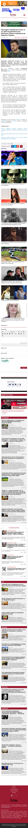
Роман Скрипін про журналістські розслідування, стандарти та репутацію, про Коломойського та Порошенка (13, 411)
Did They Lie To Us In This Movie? (10, 300)
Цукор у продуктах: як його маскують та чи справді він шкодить (13, 599)
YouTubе (14, 121)
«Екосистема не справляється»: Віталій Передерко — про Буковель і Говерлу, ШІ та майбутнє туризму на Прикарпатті (13, 440)
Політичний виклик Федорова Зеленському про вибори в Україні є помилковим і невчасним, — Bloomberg (13, 712)
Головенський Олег (11, 530)
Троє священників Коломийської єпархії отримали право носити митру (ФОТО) (13, 673)
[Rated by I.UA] (14, 795)
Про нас (14, 786)
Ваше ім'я (4, 348)
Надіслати (24, 367)
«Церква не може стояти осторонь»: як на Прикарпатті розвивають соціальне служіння (14, 631)
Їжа (3, 582)
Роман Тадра (10, 555)
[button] (2, 332)
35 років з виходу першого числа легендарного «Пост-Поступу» (16, 569)
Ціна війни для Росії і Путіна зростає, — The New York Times (13, 763)
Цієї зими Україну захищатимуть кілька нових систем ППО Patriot (14, 134)
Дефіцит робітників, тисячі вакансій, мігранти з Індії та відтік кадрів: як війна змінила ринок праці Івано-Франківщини (13, 510)
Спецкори (14, 792)
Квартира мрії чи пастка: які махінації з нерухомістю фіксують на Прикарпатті (13, 457)
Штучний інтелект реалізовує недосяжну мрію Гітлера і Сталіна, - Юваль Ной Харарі (15, 533)
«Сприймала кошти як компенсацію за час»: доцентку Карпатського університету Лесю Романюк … (13, 320)
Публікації (5, 417)
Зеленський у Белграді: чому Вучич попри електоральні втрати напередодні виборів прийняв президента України (14, 730)
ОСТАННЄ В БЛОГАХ (14, 528)
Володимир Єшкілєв (11, 542)
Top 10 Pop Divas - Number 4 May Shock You (12, 165)
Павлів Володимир (11, 567)
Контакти (14, 787)
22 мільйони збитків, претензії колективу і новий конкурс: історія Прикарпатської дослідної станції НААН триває (14, 474)
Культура (4, 687)
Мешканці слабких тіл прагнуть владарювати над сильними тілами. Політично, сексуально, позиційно (16, 545)
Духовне (4, 627)
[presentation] (2, 332)
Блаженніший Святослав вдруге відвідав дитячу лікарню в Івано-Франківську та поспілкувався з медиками (13, 658)
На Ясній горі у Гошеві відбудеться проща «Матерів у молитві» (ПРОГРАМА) (14, 644)
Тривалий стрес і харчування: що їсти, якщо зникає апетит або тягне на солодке (14, 585)
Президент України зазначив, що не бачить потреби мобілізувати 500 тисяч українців (14, 138)
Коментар (4, 329)
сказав (8, 70)
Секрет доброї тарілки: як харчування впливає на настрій (13, 613)
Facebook (4, 121)
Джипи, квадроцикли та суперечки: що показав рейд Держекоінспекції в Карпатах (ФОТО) (13, 421)
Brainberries (14, 167)
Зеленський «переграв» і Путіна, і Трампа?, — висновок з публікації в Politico (12, 746)
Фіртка (8, 71)
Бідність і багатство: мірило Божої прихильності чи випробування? (15, 557)
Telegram (18, 119)
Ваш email (4, 353)
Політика (5, 708)
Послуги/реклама (14, 790)
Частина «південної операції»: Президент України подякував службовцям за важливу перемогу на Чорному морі (14, 130)
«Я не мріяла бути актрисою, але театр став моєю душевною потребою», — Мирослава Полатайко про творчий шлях (13, 691)
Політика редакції (14, 789)
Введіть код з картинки (7, 358)
